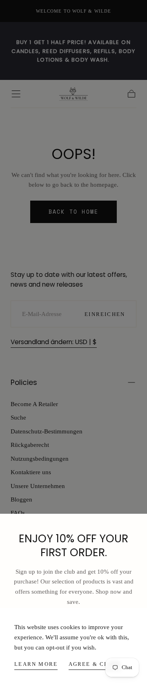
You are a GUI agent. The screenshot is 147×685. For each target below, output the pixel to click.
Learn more (36, 664)
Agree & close (95, 664)
